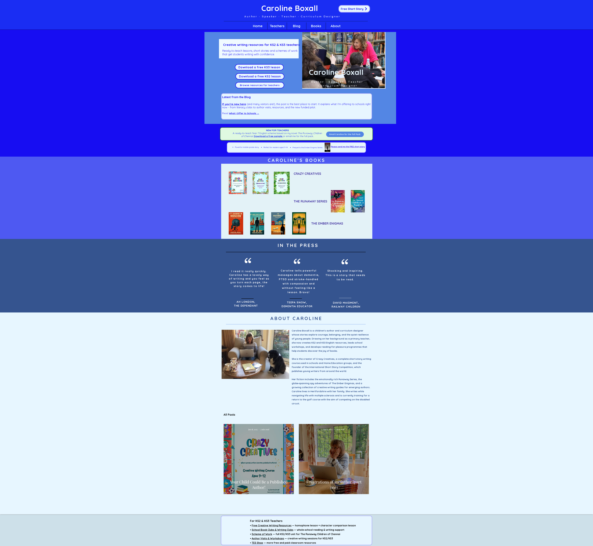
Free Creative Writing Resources (271, 525)
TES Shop (257, 542)
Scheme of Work (262, 534)
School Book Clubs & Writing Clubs (272, 529)
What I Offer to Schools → (244, 113)
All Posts (229, 414)
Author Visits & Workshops (268, 538)
